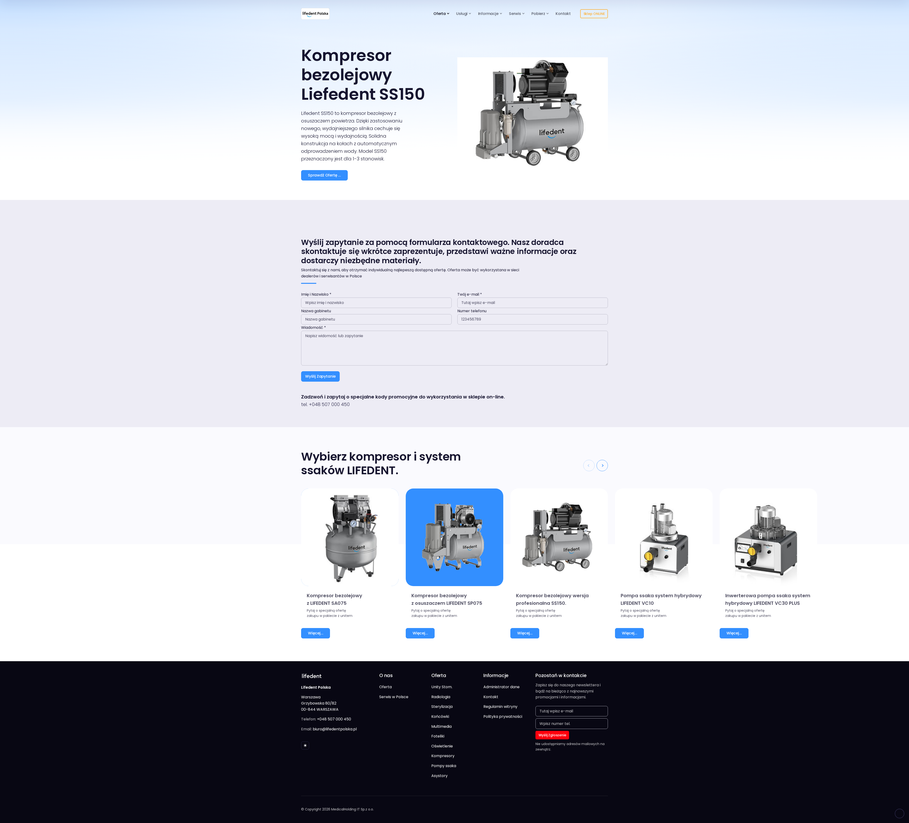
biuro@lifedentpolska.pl (335, 729)
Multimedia (441, 726)
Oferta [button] (439, 13)
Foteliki (437, 736)
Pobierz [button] (538, 13)
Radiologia (440, 697)
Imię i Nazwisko (316, 294)
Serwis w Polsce (393, 697)
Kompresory (442, 756)
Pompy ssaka (443, 766)
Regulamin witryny (500, 706)
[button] (602, 465)
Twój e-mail (469, 294)
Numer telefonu (471, 311)
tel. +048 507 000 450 (325, 404)
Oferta (385, 687)
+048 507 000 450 (334, 719)
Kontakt (563, 13)
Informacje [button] (488, 13)
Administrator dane (501, 687)
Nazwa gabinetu (316, 311)
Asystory (439, 775)
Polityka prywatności (502, 716)
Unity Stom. (441, 687)
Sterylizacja (442, 706)
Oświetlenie (442, 746)
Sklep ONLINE (594, 13)
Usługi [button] (462, 13)
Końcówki (440, 716)
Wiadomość (313, 327)
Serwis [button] (515, 13)
